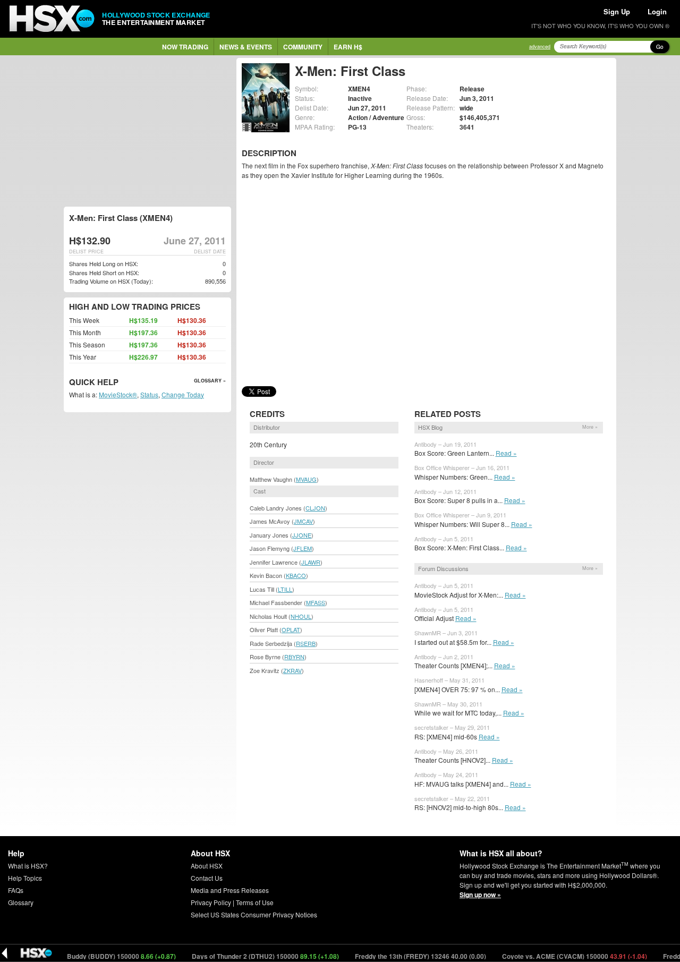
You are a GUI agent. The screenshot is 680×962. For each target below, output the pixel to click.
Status (149, 394)
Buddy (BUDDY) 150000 (104, 956)
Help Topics (25, 877)
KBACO (296, 575)
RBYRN (294, 656)
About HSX (207, 865)
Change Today (183, 394)
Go (660, 46)
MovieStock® (118, 394)
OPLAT (291, 629)
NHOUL (301, 616)
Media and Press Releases (230, 890)
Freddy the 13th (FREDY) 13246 (403, 956)
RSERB (306, 643)
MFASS (315, 602)
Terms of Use (255, 902)
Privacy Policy (211, 902)
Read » (506, 452)
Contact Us (207, 877)
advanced (539, 46)
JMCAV (303, 521)
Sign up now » (480, 894)
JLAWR (310, 562)
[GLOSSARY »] (119, 383)
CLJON (315, 508)
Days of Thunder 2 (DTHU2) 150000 (248, 956)
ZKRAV (292, 670)
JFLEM (302, 548)
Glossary (20, 902)
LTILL (285, 589)
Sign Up (617, 11)
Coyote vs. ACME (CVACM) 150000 (557, 956)
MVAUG (306, 479)
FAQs (15, 890)
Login (657, 11)
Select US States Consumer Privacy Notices (254, 914)
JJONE (301, 535)
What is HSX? (28, 865)
